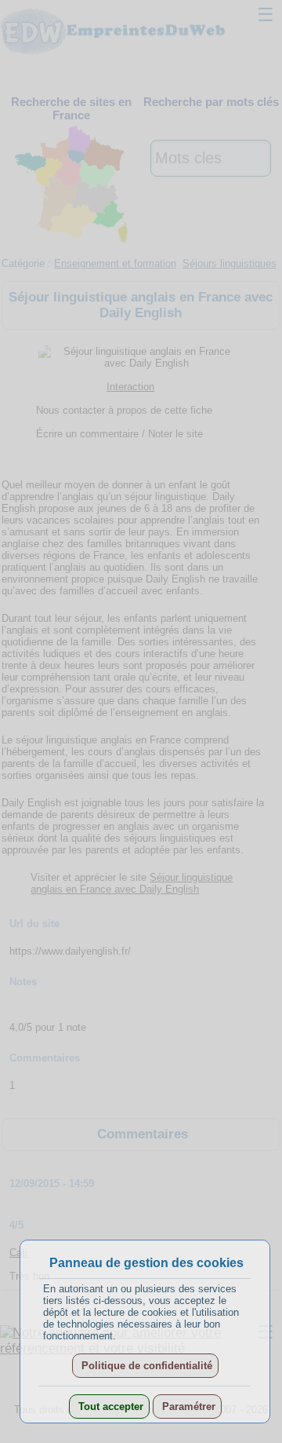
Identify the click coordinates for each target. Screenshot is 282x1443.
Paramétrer (187, 1406)
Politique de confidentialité (145, 1366)
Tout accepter (109, 1406)
